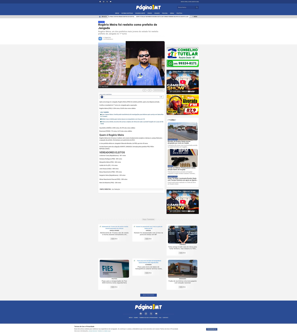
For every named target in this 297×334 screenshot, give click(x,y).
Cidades (157, 13)
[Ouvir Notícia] (102, 97)
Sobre (136, 317)
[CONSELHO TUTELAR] (183, 57)
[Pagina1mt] (148, 7)
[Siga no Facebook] (100, 1)
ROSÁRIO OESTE (140, 13)
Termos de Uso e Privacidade (148, 317)
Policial (165, 13)
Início (117, 13)
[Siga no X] (107, 1)
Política (179, 13)
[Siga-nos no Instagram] (146, 313)
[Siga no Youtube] (110, 1)
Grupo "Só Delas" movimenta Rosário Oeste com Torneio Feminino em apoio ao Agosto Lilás (156, 16)
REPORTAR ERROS (158, 90)
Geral (172, 13)
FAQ (160, 317)
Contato (165, 317)
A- (144, 90)
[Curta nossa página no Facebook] (140, 313)
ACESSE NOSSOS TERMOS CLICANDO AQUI (100, 331)
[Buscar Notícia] (197, 7)
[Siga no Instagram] (103, 1)
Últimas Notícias (128, 13)
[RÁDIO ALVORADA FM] (183, 105)
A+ (149, 90)
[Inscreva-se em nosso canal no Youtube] (156, 313)
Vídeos (150, 13)
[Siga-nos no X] (151, 313)
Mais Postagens (148, 295)
